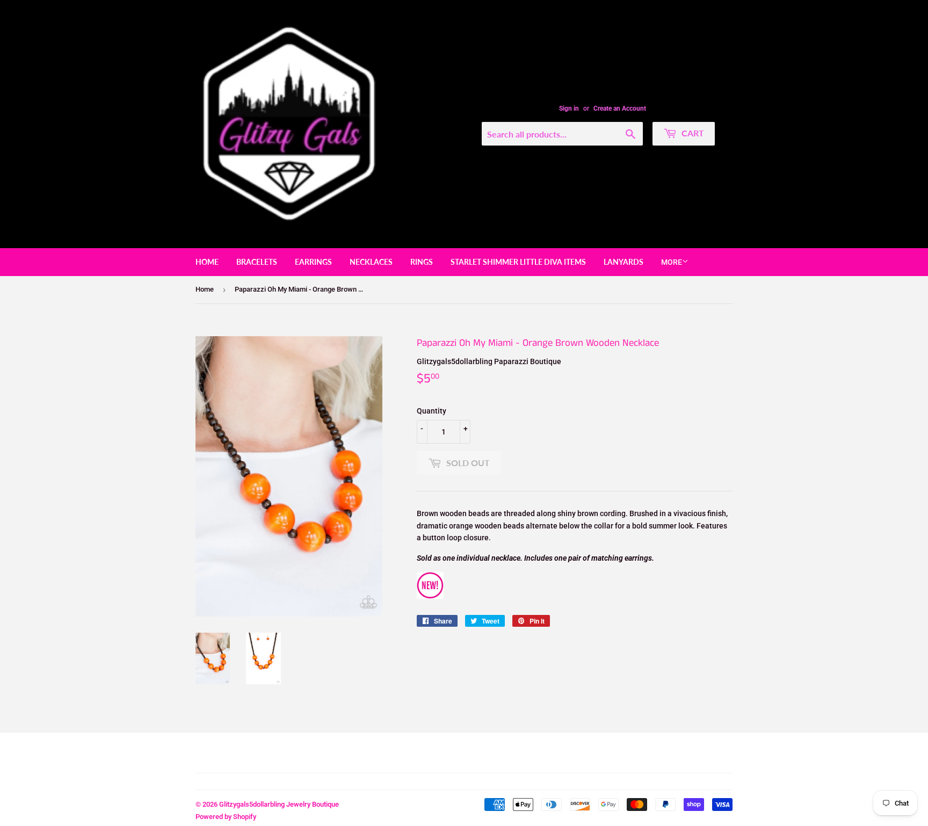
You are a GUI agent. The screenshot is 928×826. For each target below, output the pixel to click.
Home (207, 261)
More (671, 262)
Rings (421, 261)
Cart (691, 133)
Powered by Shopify (225, 817)
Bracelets (256, 261)
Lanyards (623, 261)
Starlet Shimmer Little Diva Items (518, 261)
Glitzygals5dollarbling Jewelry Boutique (279, 804)
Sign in (569, 108)
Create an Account (619, 108)
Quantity (431, 411)
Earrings (313, 261)
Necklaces (371, 261)
